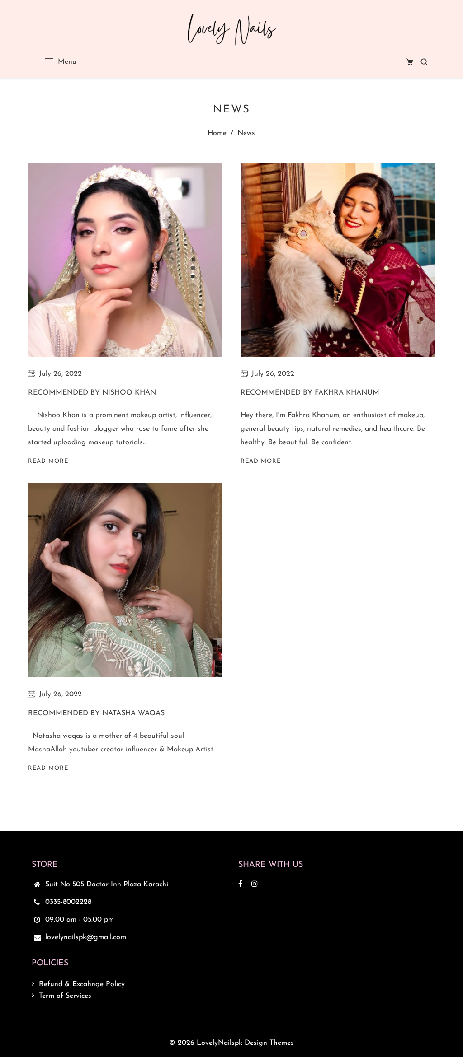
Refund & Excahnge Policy (82, 984)
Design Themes (269, 1043)
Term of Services (65, 996)
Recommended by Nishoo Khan (92, 392)
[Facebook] (241, 884)
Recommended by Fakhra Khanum (310, 392)
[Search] (424, 62)
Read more (48, 461)
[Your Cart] (409, 62)
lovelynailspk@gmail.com (85, 937)
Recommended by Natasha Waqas (96, 713)
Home (217, 133)
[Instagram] (255, 884)
